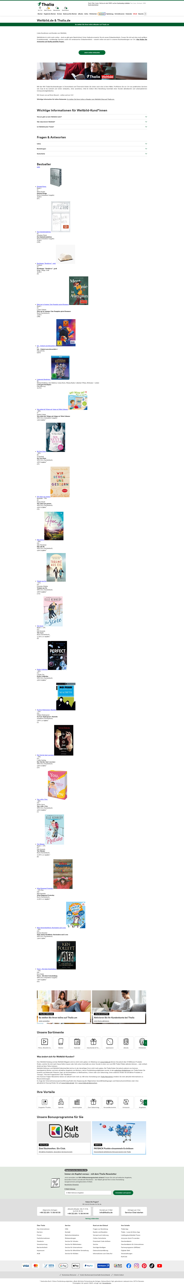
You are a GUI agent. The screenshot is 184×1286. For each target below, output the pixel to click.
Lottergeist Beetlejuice (44, 379)
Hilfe (66, 1229)
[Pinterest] (144, 1266)
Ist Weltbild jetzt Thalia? (45, 127)
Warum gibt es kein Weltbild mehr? (49, 117)
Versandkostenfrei (109, 1102)
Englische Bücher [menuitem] (50, 14)
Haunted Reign (41, 186)
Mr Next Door (41, 451)
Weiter (145, 14)
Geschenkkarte (126, 1241)
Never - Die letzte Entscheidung (47, 969)
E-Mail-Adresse (70, 1189)
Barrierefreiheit (42, 1247)
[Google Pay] (63, 1266)
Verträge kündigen (99, 1247)
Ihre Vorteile (125, 1225)
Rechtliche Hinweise (72, 1185)
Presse (39, 1235)
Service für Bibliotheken (73, 1244)
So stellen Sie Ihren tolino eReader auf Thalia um (92, 24)
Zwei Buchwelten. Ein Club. (64, 1138)
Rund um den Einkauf (100, 1225)
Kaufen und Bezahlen (100, 1232)
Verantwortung (42, 1244)
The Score (40, 626)
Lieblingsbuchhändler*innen (130, 1235)
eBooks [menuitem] (80, 14)
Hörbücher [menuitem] (93, 14)
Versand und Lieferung (100, 1235)
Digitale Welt (125, 1250)
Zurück (38, 1043)
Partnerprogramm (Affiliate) (130, 1247)
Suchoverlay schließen (123, 3)
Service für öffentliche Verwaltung (77, 1250)
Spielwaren (109, 1043)
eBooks (126, 1043)
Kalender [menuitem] (129, 14)
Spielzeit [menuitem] (102, 14)
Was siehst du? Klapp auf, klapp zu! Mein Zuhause (52, 409)
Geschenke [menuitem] (142, 14)
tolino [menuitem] (86, 14)
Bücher (61, 1043)
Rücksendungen (70, 1238)
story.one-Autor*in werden (130, 1238)
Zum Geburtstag (93, 1102)
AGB (38, 1253)
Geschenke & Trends (93, 1043)
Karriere (40, 1232)
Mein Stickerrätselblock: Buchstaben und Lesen (51, 928)
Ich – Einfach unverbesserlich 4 (46, 346)
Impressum (40, 1250)
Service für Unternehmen (73, 1247)
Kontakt (67, 1232)
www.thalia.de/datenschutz (87, 1083)
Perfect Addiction (42, 669)
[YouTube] (159, 1266)
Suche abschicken (93, 5)
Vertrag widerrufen (92, 1218)
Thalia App (124, 1229)
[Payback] (103, 1266)
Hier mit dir (40, 540)
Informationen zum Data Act (102, 1253)
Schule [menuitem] (59, 14)
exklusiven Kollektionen (122, 1070)
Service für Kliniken (71, 1253)
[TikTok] (152, 1266)
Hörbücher (142, 1043)
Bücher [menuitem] (40, 14)
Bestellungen (41, 149)
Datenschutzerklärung (100, 1250)
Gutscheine (41, 154)
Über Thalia (41, 1225)
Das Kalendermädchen (44, 232)
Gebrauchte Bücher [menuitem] (70, 14)
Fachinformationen (43, 1238)
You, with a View (42, 799)
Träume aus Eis (42, 581)
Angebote (142, 1102)
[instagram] (136, 1266)
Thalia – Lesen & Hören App (130, 1232)
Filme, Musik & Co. (44, 1043)
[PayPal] (88, 1266)
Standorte (40, 1241)
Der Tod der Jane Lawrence (45, 755)
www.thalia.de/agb (67, 1083)
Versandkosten (106, 1283)
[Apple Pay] (75, 1266)
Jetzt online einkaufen (92, 52)
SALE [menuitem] (135, 14)
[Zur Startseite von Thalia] (46, 4)
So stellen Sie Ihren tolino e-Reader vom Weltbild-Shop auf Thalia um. (91, 99)
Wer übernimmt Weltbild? (46, 122)
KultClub (124, 1257)
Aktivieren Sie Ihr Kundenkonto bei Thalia (119, 1007)
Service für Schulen (71, 1241)
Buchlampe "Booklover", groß (46, 263)
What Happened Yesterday (45, 888)
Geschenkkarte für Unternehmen (132, 1244)
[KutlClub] (118, 1266)
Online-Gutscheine (99, 1238)
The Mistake (41, 844)
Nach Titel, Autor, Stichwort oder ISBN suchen (102, 3)
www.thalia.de (105, 1062)
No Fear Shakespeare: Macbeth (46, 710)
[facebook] (128, 1266)
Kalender (77, 1043)
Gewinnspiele (77, 1102)
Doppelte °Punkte (44, 1102)
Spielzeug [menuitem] (109, 14)
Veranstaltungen (126, 1253)
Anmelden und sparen (123, 1193)
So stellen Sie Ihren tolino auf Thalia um (64, 1007)
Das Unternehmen (43, 1229)
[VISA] (25, 1266)
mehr (38, 167)
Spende (61, 1102)
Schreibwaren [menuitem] (119, 14)
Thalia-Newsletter (107, 1077)
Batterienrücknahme (72, 1235)
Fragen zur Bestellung (100, 1229)
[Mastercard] (35, 1266)
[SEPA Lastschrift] (49, 1266)
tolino (39, 144)
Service (67, 1225)
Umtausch (126, 1102)
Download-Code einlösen (101, 1241)
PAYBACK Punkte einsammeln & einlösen (119, 1138)
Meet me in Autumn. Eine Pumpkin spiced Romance (53, 304)
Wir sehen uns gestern (44, 496)
